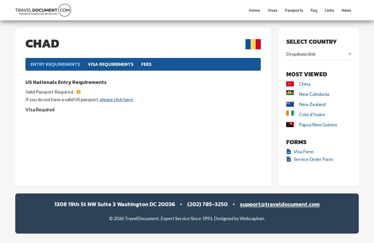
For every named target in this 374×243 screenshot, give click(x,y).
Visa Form (303, 151)
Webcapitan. (252, 218)
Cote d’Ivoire (312, 114)
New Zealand (312, 104)
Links (329, 10)
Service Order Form (313, 159)
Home (254, 10)
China (304, 84)
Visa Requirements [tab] (111, 64)
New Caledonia (314, 94)
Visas (272, 10)
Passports (294, 10)
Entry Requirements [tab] (55, 64)
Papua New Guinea (318, 124)
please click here (116, 99)
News (346, 10)
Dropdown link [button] (300, 54)
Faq (314, 10)
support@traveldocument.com (280, 204)
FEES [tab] (146, 64)
